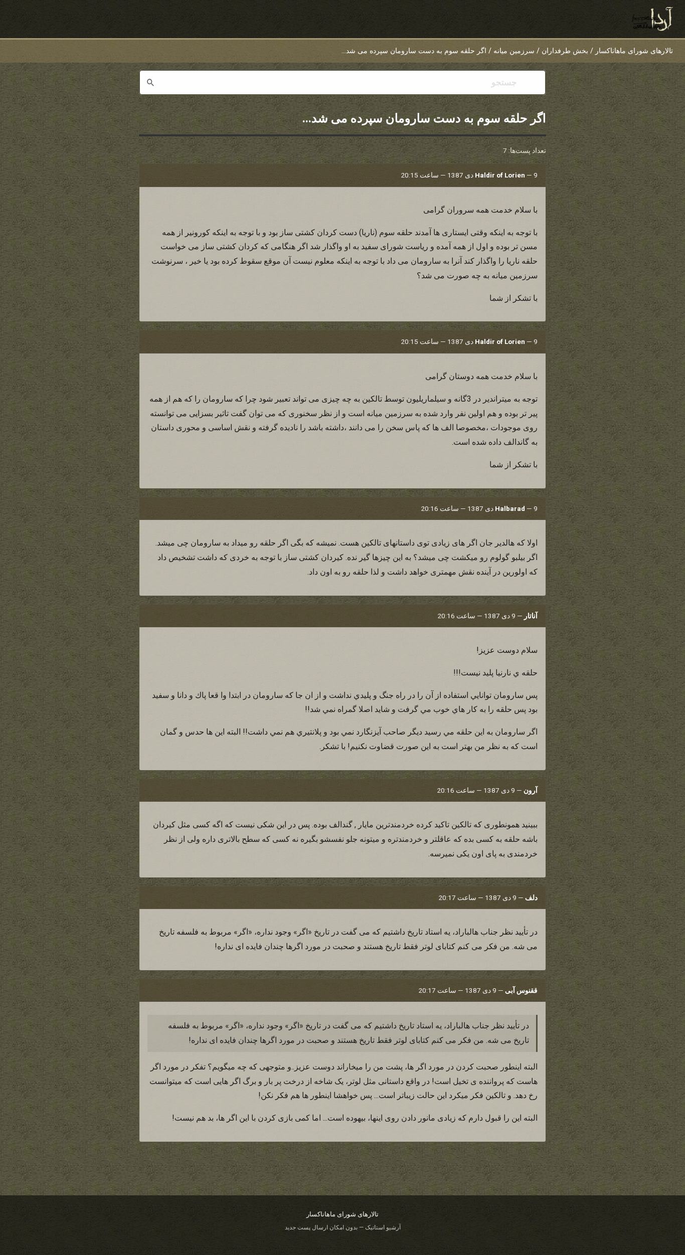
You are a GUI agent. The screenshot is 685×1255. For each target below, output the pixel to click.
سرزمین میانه (514, 51)
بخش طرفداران (565, 51)
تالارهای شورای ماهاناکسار (634, 51)
